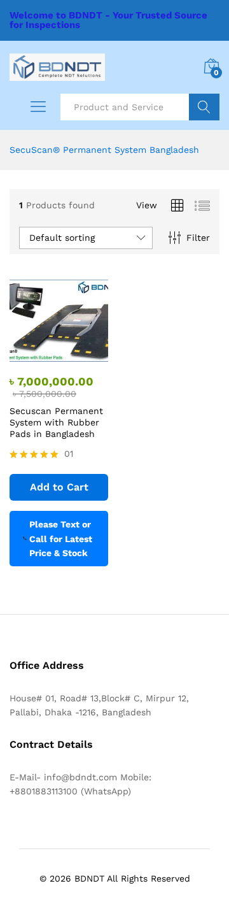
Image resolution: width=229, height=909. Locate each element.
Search (204, 107)
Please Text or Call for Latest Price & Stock (60, 538)
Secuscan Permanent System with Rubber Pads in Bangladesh (56, 422)
